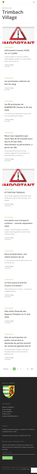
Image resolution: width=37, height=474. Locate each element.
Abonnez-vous (7, 458)
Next (32, 369)
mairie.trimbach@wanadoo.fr (10, 416)
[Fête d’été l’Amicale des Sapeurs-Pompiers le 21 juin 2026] (18, 315)
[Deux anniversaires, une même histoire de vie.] (18, 259)
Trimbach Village (9, 65)
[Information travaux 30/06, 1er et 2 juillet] (18, 35)
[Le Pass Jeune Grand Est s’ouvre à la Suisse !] (18, 288)
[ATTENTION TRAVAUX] (18, 177)
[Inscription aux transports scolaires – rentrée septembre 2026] (18, 228)
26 (27, 369)
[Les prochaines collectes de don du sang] (18, 84)
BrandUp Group (26, 469)
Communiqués (8, 47)
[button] (34, 2)
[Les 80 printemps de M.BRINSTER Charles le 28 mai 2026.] (18, 111)
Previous (5, 369)
